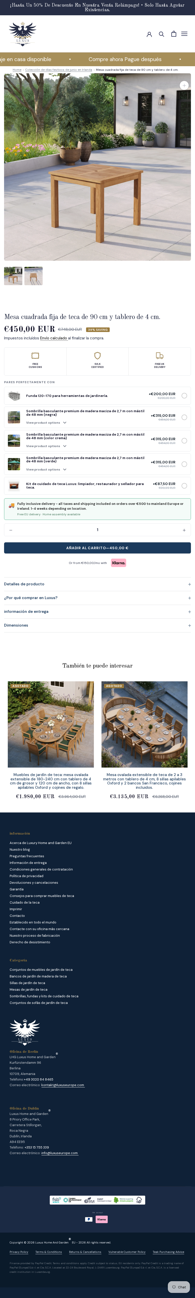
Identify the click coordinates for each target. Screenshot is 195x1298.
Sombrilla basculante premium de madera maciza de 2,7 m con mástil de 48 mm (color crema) (85, 436)
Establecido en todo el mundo (33, 922)
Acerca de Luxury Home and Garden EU (41, 843)
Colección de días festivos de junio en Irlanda (58, 69)
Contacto (17, 916)
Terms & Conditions (48, 1252)
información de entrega (26, 611)
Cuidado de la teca (25, 902)
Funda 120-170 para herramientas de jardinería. (67, 396)
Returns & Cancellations (85, 1252)
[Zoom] (184, 85)
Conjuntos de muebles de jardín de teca (41, 970)
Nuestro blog (20, 849)
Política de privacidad (26, 876)
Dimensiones (16, 625)
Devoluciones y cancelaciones (34, 882)
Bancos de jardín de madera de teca (38, 976)
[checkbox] (184, 395)
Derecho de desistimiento (30, 942)
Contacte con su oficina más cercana (39, 929)
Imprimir (16, 909)
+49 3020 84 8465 (38, 1079)
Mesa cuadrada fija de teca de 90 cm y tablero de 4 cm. (137, 69)
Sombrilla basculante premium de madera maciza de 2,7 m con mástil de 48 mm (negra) (85, 413)
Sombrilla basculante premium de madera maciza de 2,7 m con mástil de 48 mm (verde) (85, 459)
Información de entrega (28, 863)
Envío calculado (54, 338)
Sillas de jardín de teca (27, 983)
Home (17, 69)
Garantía (17, 889)
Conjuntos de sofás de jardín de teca (39, 1003)
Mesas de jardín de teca (28, 989)
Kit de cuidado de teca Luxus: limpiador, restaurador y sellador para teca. (85, 485)
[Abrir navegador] (184, 34)
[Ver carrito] (173, 34)
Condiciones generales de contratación (41, 869)
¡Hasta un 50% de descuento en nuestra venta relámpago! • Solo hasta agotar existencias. (97, 7)
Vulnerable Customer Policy (126, 1252)
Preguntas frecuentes (27, 856)
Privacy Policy (19, 1252)
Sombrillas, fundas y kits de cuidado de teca (44, 996)
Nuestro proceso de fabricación (35, 935)
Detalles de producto (24, 584)
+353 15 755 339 (37, 1147)
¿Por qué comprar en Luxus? (30, 597)
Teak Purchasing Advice (168, 1252)
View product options (43, 423)
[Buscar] (161, 33)
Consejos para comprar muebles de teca (42, 896)
